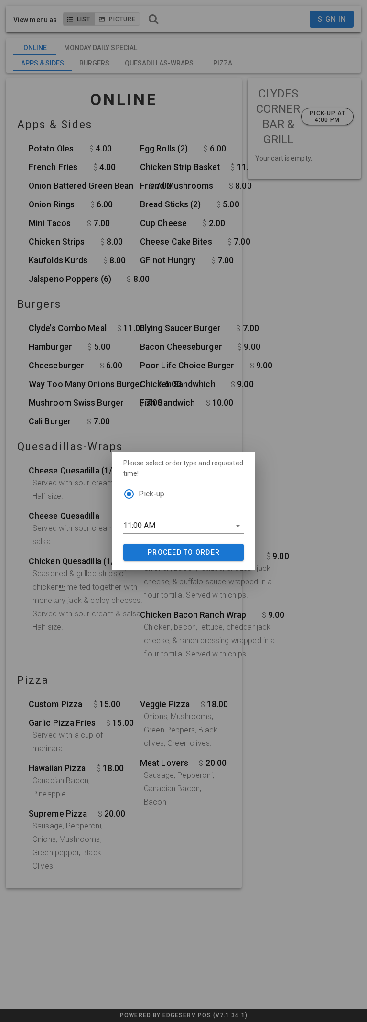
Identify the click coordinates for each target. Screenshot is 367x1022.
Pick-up (151, 493)
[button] (183, 525)
